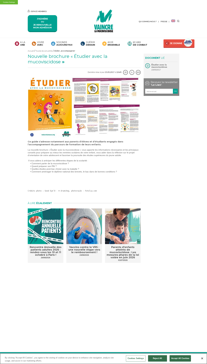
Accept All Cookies (180, 358)
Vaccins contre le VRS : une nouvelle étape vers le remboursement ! (84, 250)
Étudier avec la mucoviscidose (159, 65)
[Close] (202, 358)
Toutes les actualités (44, 51)
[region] (103, 358)
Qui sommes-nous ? (148, 21)
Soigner (64, 43)
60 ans (140, 43)
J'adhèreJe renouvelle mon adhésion (42, 23)
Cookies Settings (9, 2)
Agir (114, 43)
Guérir (90, 43)
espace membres (38, 11)
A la (22, 43)
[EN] (173, 21)
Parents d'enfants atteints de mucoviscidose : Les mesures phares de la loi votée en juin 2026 (123, 252)
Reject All (157, 358)
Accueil (31, 51)
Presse (164, 21)
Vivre (40, 43)
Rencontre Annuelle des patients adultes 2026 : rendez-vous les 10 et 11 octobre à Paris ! (45, 251)
